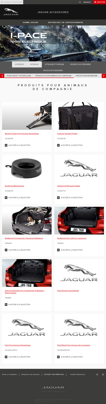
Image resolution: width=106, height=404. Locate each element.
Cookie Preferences (77, 374)
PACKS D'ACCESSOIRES (53, 70)
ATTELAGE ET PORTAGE (54, 64)
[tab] (19, 64)
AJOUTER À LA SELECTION (19, 145)
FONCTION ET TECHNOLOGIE (19, 76)
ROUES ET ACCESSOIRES (80, 64)
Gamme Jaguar (30, 22)
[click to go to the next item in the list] (104, 76)
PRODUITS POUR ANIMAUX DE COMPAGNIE (53, 76)
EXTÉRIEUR (19, 64)
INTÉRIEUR (34, 64)
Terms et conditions (9, 374)
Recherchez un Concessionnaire (65, 22)
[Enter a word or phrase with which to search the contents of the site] (85, 2)
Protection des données (30, 374)
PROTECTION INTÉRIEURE (86, 76)
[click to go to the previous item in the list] (2, 76)
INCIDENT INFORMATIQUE (54, 374)
